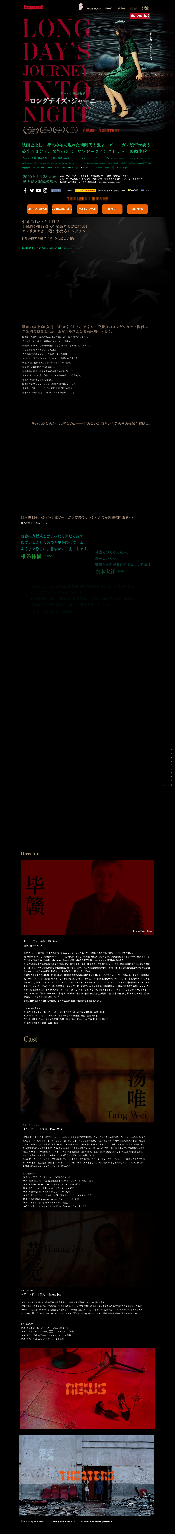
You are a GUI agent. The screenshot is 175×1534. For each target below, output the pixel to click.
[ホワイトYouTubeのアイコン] (38, 190)
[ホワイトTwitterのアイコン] (32, 190)
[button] (37, 209)
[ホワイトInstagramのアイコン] (45, 190)
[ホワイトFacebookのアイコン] (25, 190)
